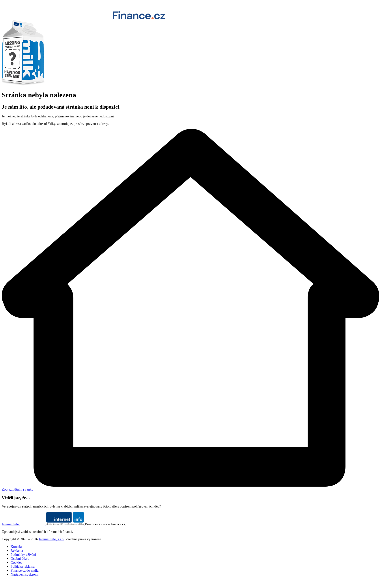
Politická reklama (23, 566)
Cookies (16, 562)
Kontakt (16, 546)
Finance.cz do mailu (25, 570)
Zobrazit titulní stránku (17, 489)
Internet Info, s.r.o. (51, 539)
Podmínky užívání (23, 554)
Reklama (17, 550)
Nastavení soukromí (24, 574)
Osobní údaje (20, 558)
